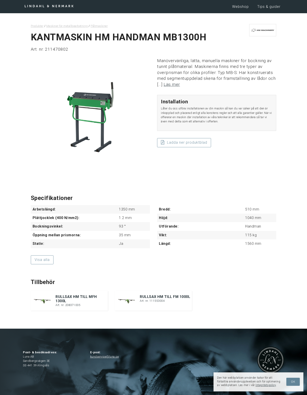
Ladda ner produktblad (187, 142)
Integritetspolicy (266, 385)
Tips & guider (268, 6)
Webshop (240, 6)
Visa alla (42, 260)
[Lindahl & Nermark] (49, 5)
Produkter (37, 26)
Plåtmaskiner (99, 26)
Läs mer (172, 84)
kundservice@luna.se (104, 356)
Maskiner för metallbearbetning (67, 26)
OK (293, 381)
